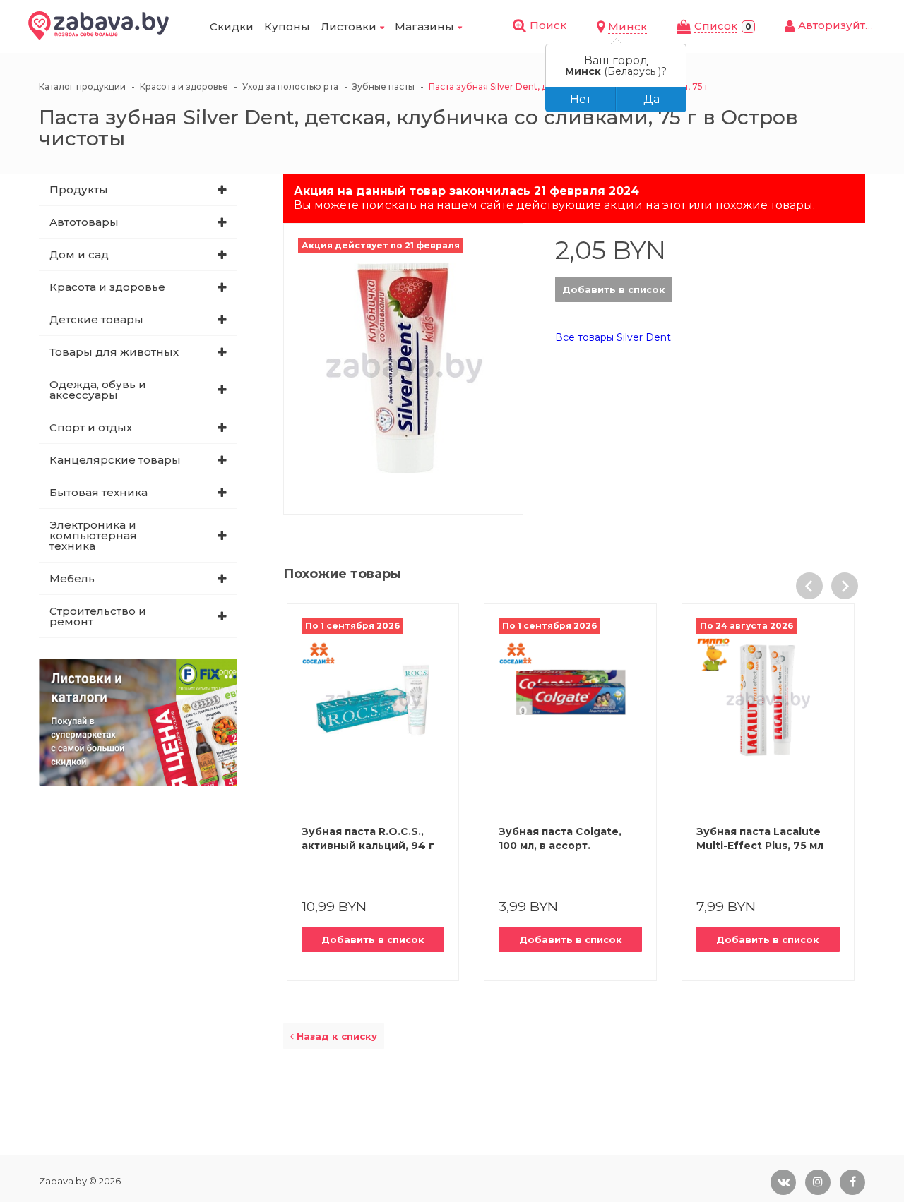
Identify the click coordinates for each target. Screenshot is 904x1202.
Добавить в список (613, 289)
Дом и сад (79, 254)
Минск (627, 26)
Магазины (424, 26)
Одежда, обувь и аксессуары (97, 390)
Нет (580, 99)
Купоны (287, 26)
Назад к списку (335, 1036)
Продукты (78, 189)
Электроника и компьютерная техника (93, 535)
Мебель (72, 578)
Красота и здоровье (107, 287)
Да (651, 99)
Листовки (348, 26)
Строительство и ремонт (97, 616)
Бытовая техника (98, 492)
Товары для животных (114, 352)
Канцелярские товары (115, 460)
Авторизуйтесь (841, 25)
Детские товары (96, 319)
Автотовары (84, 222)
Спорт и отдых (90, 427)
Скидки (232, 26)
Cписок (715, 25)
